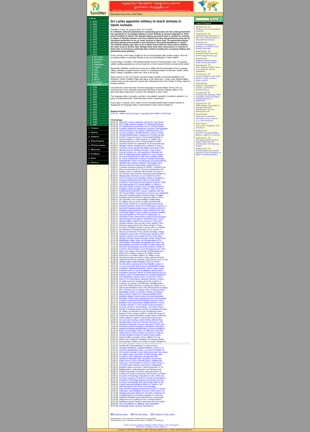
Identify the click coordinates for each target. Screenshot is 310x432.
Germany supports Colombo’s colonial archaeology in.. (142, 378)
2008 (95, 97)
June (96, 72)
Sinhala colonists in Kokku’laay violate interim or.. (140, 165)
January (97, 84)
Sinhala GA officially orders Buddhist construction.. (141, 358)
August (97, 67)
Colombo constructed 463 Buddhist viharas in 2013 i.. (142, 300)
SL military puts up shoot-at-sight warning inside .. (140, 202)
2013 (95, 54)
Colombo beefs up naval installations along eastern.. (141, 270)
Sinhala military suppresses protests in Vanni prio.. (141, 221)
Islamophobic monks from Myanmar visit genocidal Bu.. (143, 161)
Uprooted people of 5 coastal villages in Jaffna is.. (140, 184)
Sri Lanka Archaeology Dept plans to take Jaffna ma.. (142, 376)
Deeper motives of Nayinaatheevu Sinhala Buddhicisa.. (143, 275)
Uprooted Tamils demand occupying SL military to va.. (142, 285)
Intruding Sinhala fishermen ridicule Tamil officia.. (140, 180)
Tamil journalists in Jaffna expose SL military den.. (140, 139)
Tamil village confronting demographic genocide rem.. (142, 242)
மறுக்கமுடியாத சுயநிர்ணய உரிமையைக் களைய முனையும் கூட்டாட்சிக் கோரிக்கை (207, 118)
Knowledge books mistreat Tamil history (136, 406)
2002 (95, 112)
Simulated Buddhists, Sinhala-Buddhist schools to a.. (142, 348)
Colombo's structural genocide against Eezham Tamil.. (142, 182)
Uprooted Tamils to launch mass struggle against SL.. (142, 186)
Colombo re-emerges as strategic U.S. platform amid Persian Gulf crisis (207, 46)
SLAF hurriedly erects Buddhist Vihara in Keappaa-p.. (142, 178)
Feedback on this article (164, 414)
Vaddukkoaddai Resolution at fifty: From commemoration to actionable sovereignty (208, 38)
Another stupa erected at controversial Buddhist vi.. (141, 137)
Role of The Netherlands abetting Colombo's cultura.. (142, 279)
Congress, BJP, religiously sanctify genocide (138, 356)
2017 (95, 44)
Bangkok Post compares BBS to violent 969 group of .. (142, 313)
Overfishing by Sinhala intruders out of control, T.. (140, 229)
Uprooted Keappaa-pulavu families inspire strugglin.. (141, 195)
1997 (95, 125)
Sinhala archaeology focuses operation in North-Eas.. (142, 324)
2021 (95, 34)
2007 (95, 100)
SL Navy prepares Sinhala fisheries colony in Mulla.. (141, 133)
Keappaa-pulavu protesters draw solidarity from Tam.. (142, 210)
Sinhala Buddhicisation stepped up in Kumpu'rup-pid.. (142, 135)
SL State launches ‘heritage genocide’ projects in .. (141, 281)
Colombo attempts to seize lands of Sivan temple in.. (141, 305)
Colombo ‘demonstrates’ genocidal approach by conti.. (142, 249)
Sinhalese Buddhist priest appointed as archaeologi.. (141, 397)
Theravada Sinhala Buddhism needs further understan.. (143, 315)
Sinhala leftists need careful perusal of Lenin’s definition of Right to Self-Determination (208, 153)
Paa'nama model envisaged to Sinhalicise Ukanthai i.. (142, 326)
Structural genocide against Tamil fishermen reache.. (142, 219)
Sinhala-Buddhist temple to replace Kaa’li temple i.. (140, 335)
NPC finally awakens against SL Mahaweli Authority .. (142, 124)
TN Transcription (98, 145)
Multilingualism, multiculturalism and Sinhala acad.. (140, 369)
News (93, 18)
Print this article (140, 414)
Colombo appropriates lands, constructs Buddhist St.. (142, 350)
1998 (95, 122)
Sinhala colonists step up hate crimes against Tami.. (141, 223)
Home (93, 158)
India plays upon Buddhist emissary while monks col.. (142, 391)
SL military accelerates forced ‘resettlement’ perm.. (141, 311)
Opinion (94, 132)
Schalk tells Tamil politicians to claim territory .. (139, 346)
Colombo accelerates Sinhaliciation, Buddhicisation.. (141, 283)
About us (95, 162)
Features (95, 128)
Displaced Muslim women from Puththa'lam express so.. (143, 206)
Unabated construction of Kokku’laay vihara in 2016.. (142, 234)
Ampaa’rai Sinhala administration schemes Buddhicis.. (142, 328)
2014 (95, 52)
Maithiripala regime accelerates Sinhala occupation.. (141, 292)
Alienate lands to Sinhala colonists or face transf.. (140, 150)
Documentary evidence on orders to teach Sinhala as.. (142, 341)
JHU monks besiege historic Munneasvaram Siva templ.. (143, 352)
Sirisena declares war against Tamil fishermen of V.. (141, 131)
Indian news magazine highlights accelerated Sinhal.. (142, 339)
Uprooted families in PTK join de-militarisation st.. (140, 214)
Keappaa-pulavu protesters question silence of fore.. (142, 197)
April (96, 77)
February (98, 82)
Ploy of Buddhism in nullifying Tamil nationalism (139, 404)
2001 (95, 115)
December (98, 57)
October (97, 62)
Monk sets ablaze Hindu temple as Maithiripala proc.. (142, 251)
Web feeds (95, 150)
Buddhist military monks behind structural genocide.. (141, 296)
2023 (95, 29)
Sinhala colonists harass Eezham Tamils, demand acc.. (143, 238)
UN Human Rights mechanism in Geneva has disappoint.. (144, 193)
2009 (95, 95)
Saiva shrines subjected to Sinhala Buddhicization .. (141, 294)
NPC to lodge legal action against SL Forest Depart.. (141, 154)
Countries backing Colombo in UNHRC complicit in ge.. (143, 167)
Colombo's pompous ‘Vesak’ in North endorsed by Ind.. (143, 272)
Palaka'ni (95, 137)
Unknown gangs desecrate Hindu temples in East (140, 225)
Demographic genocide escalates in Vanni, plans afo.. (142, 245)
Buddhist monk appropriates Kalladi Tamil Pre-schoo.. (142, 303)
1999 (95, 120)
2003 (95, 110)
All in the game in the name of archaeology (137, 386)
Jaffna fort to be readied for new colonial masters (140, 399)
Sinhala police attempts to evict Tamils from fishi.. (140, 176)
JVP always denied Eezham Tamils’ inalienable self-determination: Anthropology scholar (207, 143)
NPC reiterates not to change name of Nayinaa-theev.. (142, 290)
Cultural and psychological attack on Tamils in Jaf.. (141, 384)
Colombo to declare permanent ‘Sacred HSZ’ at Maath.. (143, 374)
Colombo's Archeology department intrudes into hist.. (142, 380)
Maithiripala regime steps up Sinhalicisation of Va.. (140, 240)
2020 (95, 37)
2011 (95, 89)
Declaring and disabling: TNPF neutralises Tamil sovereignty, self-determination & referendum (208, 98)
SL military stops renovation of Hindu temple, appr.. (141, 354)
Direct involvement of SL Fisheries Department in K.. (142, 169)
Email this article (121, 414)
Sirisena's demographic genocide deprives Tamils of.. (142, 247)
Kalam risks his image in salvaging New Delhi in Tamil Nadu (145, 113)
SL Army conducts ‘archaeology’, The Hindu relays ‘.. (142, 307)
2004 (95, 107)
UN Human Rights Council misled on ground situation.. (142, 212)
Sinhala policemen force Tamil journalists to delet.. (140, 141)
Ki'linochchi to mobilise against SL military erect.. (140, 255)
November (98, 59)
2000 (95, 117)
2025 (95, 24)
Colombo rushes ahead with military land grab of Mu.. (142, 148)
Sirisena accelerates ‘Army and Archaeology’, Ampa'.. (142, 232)
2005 (95, 105)
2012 (95, 87)
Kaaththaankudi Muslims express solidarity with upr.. (142, 191)
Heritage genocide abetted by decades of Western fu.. (142, 393)
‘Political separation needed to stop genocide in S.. (140, 371)
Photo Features (97, 141)
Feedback (95, 154)
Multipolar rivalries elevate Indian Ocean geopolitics (206, 61)
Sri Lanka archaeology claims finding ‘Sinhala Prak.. (141, 320)
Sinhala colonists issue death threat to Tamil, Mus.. (141, 236)
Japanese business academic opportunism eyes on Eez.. (144, 260)
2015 (95, 49)
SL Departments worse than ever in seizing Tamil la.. (142, 126)
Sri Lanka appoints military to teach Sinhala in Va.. (140, 343)
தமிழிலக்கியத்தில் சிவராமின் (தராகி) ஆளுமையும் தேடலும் (207, 54)
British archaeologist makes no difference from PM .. (141, 331)
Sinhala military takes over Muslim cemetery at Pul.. (141, 322)
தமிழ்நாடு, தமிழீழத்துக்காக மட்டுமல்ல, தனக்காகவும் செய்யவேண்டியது (206, 87)
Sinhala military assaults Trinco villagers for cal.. (140, 337)
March (97, 79)
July (96, 69)
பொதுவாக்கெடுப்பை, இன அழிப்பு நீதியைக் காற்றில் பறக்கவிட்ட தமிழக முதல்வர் (208, 78)
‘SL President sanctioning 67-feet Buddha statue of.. (141, 264)
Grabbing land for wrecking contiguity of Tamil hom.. (141, 395)
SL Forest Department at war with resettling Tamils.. (141, 156)
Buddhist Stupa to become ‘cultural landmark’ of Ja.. (141, 367)
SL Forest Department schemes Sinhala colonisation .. (142, 158)
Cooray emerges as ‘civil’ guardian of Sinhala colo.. (141, 152)
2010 (95, 92)
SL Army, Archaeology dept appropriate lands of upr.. (142, 382)
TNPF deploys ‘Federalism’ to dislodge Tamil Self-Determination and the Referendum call (208, 108)
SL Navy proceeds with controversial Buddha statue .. (142, 266)
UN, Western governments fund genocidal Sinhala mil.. (142, 174)
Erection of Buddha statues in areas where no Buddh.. (142, 227)
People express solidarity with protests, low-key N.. (141, 171)
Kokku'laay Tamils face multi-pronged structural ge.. (141, 204)
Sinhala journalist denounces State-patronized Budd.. (142, 257)
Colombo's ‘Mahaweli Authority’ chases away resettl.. (142, 268)
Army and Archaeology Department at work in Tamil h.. (142, 389)
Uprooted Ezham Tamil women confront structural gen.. (143, 217)
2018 (95, 42)
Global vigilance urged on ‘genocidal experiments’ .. (141, 318)
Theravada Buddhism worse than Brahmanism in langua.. (144, 288)
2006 (95, 102)
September (99, 64)
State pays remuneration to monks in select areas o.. (142, 363)
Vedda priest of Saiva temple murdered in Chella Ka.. (142, 333)
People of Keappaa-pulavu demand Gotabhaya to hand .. (143, 309)
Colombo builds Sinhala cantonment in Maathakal (140, 365)
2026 (95, 22)
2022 (95, 32)
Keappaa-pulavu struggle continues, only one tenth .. (142, 189)
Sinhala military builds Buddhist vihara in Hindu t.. (140, 262)
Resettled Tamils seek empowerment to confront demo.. (143, 298)
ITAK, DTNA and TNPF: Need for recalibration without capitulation (208, 69)
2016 (95, 47)
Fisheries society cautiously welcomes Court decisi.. (142, 122)
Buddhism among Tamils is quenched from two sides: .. (143, 401)
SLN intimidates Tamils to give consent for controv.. (141, 277)
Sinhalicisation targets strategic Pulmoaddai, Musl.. (141, 163)
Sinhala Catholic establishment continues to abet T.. (141, 146)
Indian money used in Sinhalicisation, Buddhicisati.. (141, 361)
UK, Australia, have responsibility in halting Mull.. (140, 199)
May (96, 74)
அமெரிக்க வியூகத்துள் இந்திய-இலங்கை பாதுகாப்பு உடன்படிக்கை (208, 134)
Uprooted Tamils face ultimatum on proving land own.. (142, 143)
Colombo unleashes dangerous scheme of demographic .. (144, 128)
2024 (95, 27)
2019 (95, 39)
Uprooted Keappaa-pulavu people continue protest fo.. (142, 208)
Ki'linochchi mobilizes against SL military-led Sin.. (140, 253)
